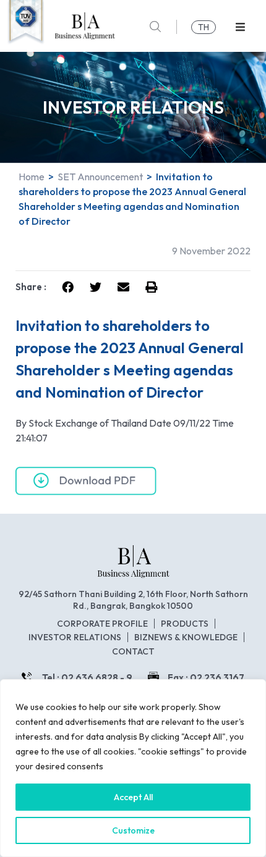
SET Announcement (100, 176)
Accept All (133, 797)
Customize (133, 830)
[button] (240, 27)
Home (32, 176)
